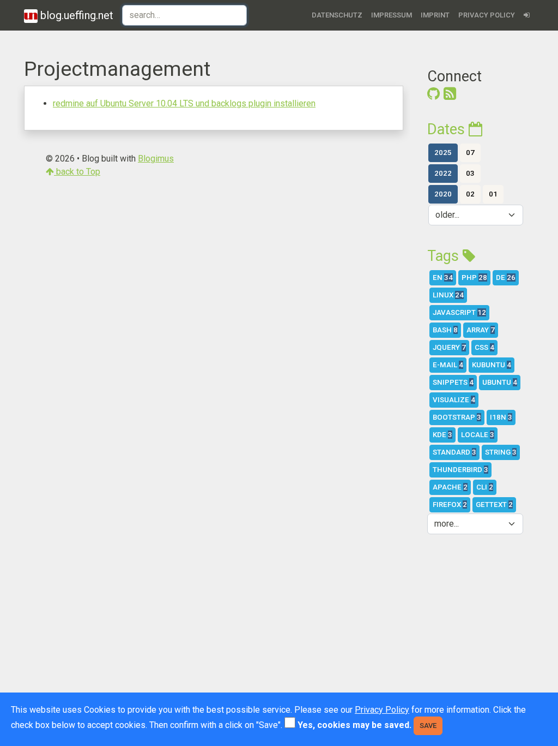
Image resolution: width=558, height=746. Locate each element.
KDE (442, 435)
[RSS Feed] (450, 94)
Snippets (453, 382)
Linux (448, 295)
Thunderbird (460, 469)
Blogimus (156, 158)
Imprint (435, 15)
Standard (454, 452)
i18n (501, 417)
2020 (443, 194)
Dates (448, 129)
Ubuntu (499, 382)
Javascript (459, 312)
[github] (433, 94)
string (501, 452)
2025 (443, 152)
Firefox (450, 504)
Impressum (391, 15)
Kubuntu (491, 365)
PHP (474, 277)
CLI (484, 487)
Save (428, 725)
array (480, 330)
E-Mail (448, 365)
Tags (445, 256)
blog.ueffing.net (75, 15)
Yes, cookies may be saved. (354, 725)
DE (505, 277)
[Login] (526, 15)
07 (470, 152)
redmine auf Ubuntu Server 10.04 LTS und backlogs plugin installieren (184, 103)
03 (470, 173)
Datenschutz (337, 15)
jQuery (449, 347)
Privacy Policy (486, 15)
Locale (477, 435)
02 (470, 194)
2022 (443, 173)
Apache (450, 487)
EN (443, 277)
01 (493, 194)
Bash (445, 330)
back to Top (77, 171)
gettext (494, 504)
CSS (484, 347)
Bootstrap (457, 417)
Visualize (454, 400)
